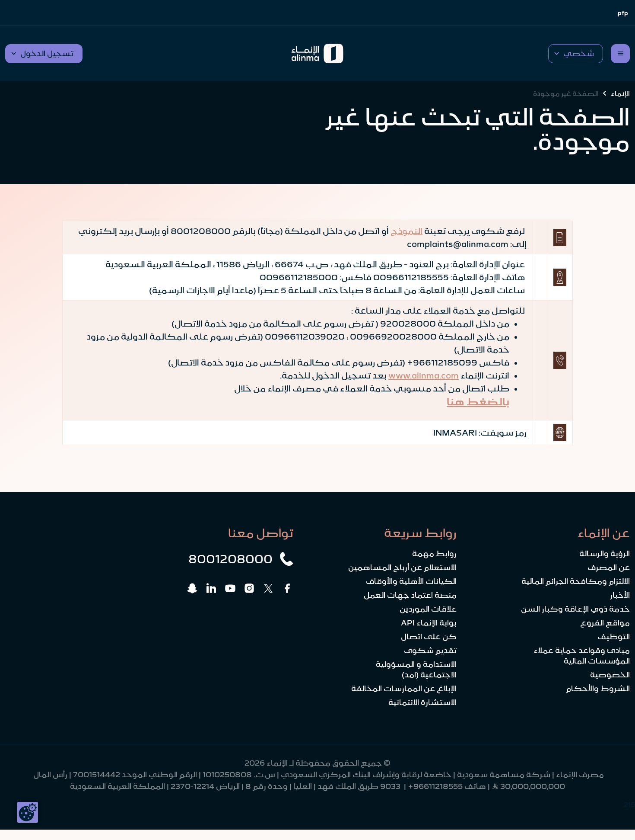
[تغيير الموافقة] (27, 812)
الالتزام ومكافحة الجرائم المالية (575, 581)
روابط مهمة (434, 554)
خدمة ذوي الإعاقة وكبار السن (575, 609)
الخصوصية (610, 675)
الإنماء (620, 93)
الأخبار (620, 595)
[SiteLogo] (317, 54)
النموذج (406, 231)
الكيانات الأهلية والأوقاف (411, 581)
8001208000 (230, 559)
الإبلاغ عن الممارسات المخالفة (404, 689)
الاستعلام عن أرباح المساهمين (402, 567)
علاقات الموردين (428, 609)
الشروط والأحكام (598, 689)
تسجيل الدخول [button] (46, 54)
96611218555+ (435, 786)
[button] (575, 53)
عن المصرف (608, 567)
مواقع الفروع (605, 623)
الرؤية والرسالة (604, 554)
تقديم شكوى (430, 650)
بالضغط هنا (478, 402)
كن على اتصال (429, 637)
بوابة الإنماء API (429, 623)
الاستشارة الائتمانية (422, 702)
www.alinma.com (423, 375)
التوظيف (613, 637)
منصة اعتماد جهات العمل (410, 595)
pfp (623, 13)
